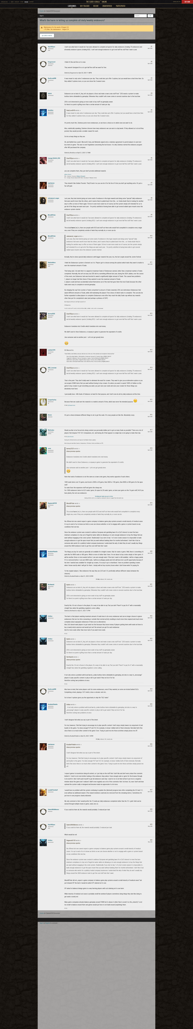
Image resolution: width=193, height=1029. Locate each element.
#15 (151, 399)
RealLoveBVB (52, 78)
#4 (151, 93)
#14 (151, 367)
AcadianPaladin (52, 551)
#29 (151, 824)
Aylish (50, 93)
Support (31, 2)
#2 (151, 61)
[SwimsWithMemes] (43, 811)
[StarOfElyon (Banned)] (43, 49)
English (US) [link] (4, 2)
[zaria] (43, 450)
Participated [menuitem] (120, 5)
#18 (151, 448)
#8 (151, 198)
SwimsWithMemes (53, 809)
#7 (151, 183)
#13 (151, 350)
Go (150, 16)
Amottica (50, 110)
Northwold (51, 584)
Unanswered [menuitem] (107, 5)
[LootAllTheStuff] (43, 792)
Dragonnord (51, 62)
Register (47, 923)
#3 (151, 78)
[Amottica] (43, 112)
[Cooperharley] (43, 402)
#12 (151, 313)
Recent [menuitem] (95, 5)
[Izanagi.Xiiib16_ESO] (43, 160)
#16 (151, 414)
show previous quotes (73, 451)
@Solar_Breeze (67, 174)
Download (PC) (177, 1)
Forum (26, 2)
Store (21, 2)
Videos (78, 176)
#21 (151, 584)
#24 (151, 689)
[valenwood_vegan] (43, 200)
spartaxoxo (51, 183)
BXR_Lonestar (52, 368)
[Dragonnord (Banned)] (43, 64)
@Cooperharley (71, 405)
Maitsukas (51, 430)
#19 (151, 503)
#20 (151, 551)
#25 (151, 704)
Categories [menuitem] (72, 5)
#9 (151, 214)
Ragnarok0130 (52, 503)
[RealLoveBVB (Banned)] (43, 80)
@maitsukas (71, 436)
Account (17, 2)
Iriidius (50, 616)
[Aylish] (43, 95)
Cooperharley (52, 400)
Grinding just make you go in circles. (104, 496)
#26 (151, 744)
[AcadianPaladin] (43, 553)
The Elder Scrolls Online (96, 1)
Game (12, 2)
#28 (151, 809)
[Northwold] (43, 586)
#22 (151, 616)
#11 (151, 262)
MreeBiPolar (52, 215)
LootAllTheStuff (53, 790)
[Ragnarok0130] (43, 505)
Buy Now (187, 1)
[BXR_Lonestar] (43, 370)
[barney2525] (43, 316)
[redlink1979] (43, 352)
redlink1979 (51, 350)
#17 (151, 430)
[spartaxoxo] (43, 185)
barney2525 (51, 314)
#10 (151, 236)
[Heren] (43, 417)
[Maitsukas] (43, 432)
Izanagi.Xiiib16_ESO (54, 158)
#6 (151, 158)
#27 (151, 790)
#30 (151, 840)
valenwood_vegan (53, 198)
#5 (151, 110)
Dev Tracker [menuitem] (84, 5)
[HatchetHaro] (43, 264)
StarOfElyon (51, 47)
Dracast (83, 176)
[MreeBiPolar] (43, 217)
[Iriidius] (43, 618)
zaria (49, 448)
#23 (151, 638)
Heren (50, 415)
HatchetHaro (52, 262)
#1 (151, 46)
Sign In (42, 16)
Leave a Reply (47, 35)
